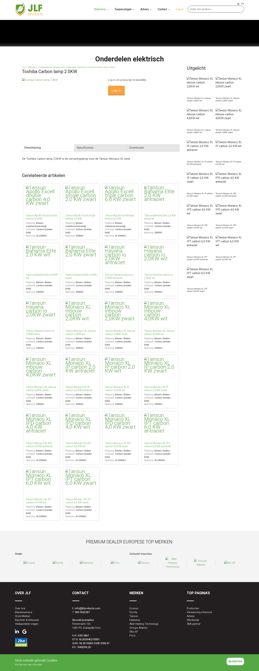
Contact (163, 9)
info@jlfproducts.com (87, 608)
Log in (179, 9)
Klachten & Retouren (27, 620)
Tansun (134, 616)
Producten (193, 608)
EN (242, 3)
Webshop (100, 9)
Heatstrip (135, 620)
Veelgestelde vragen (26, 624)
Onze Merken (22, 616)
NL (238, 3)
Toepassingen (123, 9)
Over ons (20, 608)
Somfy (133, 612)
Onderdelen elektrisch (76, 67)
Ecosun (134, 608)
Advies (145, 9)
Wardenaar (193, 620)
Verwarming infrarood (199, 612)
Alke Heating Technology (144, 624)
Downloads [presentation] (136, 148)
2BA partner (194, 624)
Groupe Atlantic (139, 628)
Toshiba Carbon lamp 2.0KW (101, 67)
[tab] (48, 147)
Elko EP (134, 632)
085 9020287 (82, 612)
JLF (24, 67)
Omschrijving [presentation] (32, 148)
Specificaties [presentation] (85, 148)
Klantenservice (23, 612)
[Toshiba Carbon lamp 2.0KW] (40, 80)
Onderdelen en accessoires (51, 67)
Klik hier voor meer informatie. (28, 664)
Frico (132, 635)
